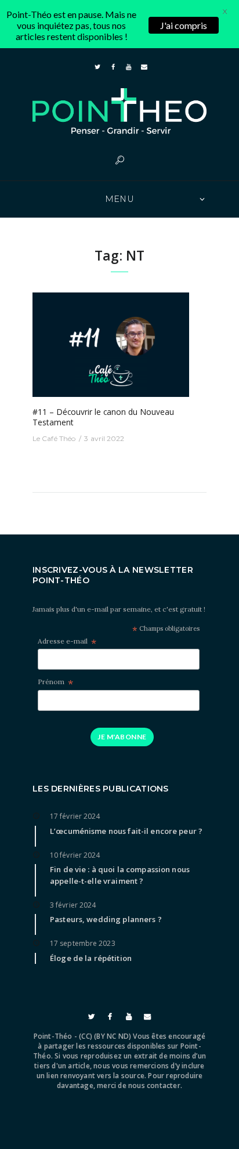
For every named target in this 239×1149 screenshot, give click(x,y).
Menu (120, 199)
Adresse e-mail (67, 641)
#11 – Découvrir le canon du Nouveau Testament (103, 417)
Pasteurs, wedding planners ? (106, 919)
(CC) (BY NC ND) (105, 1036)
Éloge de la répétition (91, 958)
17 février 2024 (75, 816)
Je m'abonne (121, 736)
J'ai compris (183, 25)
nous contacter (154, 1085)
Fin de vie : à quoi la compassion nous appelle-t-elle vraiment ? (120, 875)
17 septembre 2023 (82, 943)
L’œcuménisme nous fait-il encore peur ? (126, 831)
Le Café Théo (53, 438)
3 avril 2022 (104, 438)
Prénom (55, 682)
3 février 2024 (73, 905)
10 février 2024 (75, 855)
